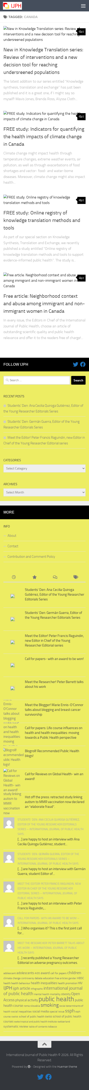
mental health (41, 994)
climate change (12, 978)
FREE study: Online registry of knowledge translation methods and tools (41, 220)
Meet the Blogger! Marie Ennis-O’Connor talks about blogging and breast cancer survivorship (54, 710)
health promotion (67, 983)
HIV (80, 983)
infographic (37, 988)
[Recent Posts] (13, 577)
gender (72, 978)
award (45, 973)
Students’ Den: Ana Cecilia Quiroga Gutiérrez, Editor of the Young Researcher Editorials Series (54, 594)
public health (56, 999)
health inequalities (44, 983)
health (6, 983)
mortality (55, 994)
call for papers (58, 973)
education (48, 978)
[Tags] (75, 577)
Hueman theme (67, 1066)
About (12, 536)
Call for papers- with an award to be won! (54, 659)
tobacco (52, 1026)
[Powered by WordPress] (29, 1066)
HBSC (80, 978)
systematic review (15, 1026)
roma (27, 1005)
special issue (57, 1011)
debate (38, 978)
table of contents (38, 1026)
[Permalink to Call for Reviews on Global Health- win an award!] (12, 781)
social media (40, 1011)
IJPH (7, 988)
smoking (50, 1005)
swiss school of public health (27, 1016)
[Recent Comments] (54, 577)
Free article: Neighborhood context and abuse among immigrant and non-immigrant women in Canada (44, 303)
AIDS (37, 973)
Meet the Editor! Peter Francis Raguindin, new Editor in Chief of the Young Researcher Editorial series (54, 640)
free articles (61, 978)
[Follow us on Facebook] (83, 364)
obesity (66, 994)
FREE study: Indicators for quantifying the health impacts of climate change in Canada (43, 136)
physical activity (26, 1000)
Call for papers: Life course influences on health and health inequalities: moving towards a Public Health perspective (53, 733)
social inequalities (21, 1011)
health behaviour (20, 983)
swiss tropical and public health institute (35, 1021)
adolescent (9, 973)
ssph (70, 1011)
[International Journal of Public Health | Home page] (15, 6)
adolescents (25, 973)
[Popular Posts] (34, 577)
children (74, 972)
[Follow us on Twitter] (75, 364)
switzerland (64, 1021)
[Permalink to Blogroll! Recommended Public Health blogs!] (12, 757)
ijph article (21, 988)
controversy (27, 978)
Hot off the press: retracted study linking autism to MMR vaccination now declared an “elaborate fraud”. (54, 802)
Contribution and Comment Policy (31, 557)
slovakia (35, 1005)
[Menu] (83, 5)
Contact (13, 546)
